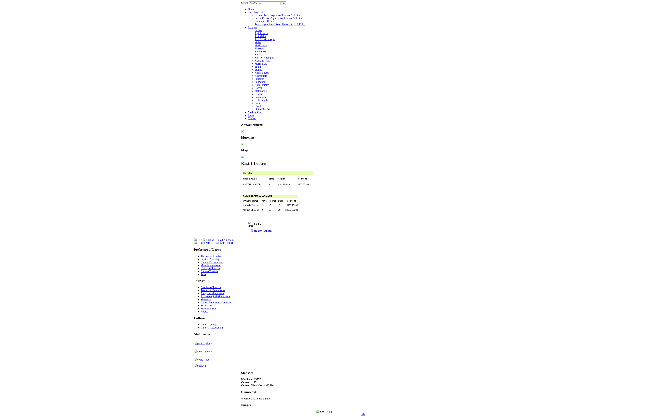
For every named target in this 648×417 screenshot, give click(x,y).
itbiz (363, 414)
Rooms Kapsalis (263, 230)
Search (245, 3)
